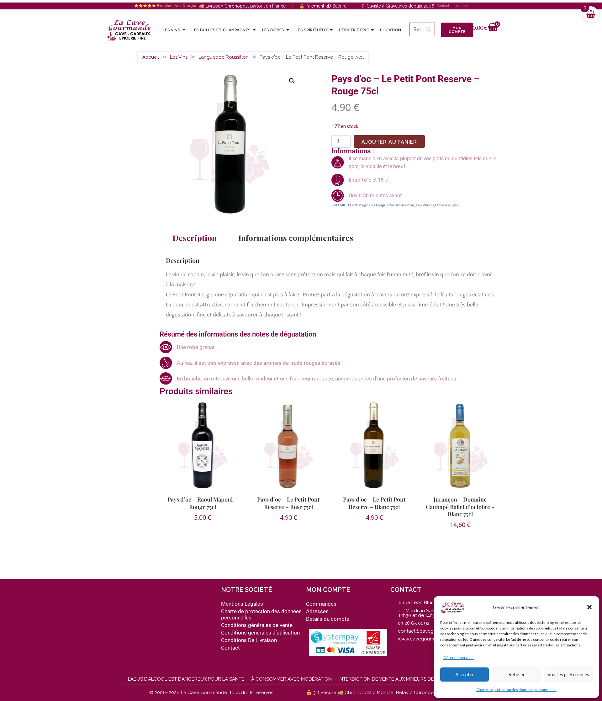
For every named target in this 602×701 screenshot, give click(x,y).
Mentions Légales (242, 604)
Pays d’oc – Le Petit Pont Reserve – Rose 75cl (288, 503)
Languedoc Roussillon (223, 57)
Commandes (321, 604)
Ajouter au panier (389, 142)
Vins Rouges (448, 205)
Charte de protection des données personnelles (516, 689)
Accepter (464, 674)
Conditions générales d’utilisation (260, 632)
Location (461, 6)
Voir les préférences (568, 674)
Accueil (150, 57)
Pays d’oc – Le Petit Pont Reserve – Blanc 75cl (374, 503)
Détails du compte (327, 619)
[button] (589, 607)
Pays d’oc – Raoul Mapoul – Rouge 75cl (202, 503)
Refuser (516, 674)
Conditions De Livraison (249, 640)
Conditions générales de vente (257, 625)
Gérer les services (458, 657)
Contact (443, 6)
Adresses (317, 611)
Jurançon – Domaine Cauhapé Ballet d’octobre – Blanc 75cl (460, 507)
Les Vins (178, 57)
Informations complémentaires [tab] (295, 237)
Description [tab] (194, 237)
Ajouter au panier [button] (199, 538)
